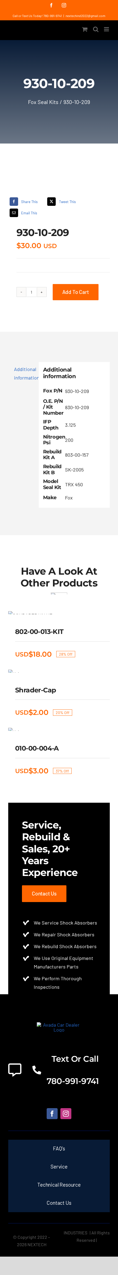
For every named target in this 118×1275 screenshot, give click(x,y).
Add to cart (75, 292)
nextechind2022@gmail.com (85, 16)
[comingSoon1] (59, 175)
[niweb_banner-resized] (59, 1025)
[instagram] (65, 1113)
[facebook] (52, 1113)
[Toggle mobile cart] (85, 29)
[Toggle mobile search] (96, 29)
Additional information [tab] (24, 373)
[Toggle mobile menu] (107, 29)
